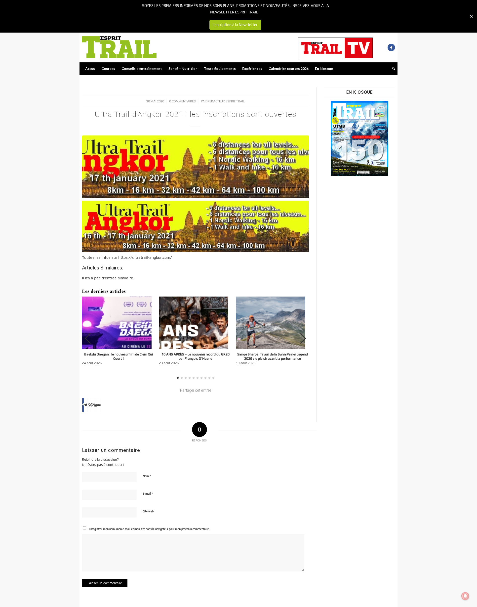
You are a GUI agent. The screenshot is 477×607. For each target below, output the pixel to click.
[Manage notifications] (465, 596)
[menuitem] (90, 68)
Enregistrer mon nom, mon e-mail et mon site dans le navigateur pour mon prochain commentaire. (149, 528)
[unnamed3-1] (195, 166)
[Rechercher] (392, 68)
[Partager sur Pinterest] (92, 405)
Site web (148, 511)
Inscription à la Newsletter (235, 25)
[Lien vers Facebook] (391, 47)
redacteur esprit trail (226, 101)
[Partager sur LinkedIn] (95, 405)
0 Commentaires (182, 101)
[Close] (471, 16)
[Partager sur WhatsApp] (89, 405)
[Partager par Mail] (99, 405)
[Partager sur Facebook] (83, 405)
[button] (303, 338)
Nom (147, 476)
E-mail (148, 493)
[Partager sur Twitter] (85, 405)
